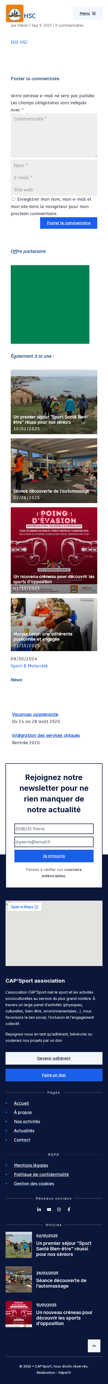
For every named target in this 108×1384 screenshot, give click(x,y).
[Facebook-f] (69, 1209)
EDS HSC (19, 42)
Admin (23, 25)
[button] (54, 1075)
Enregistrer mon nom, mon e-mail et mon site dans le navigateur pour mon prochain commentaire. (51, 206)
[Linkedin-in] (39, 1209)
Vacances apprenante (35, 712)
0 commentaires (69, 25)
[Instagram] (59, 1209)
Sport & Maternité (29, 665)
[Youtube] (49, 1209)
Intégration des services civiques (46, 733)
